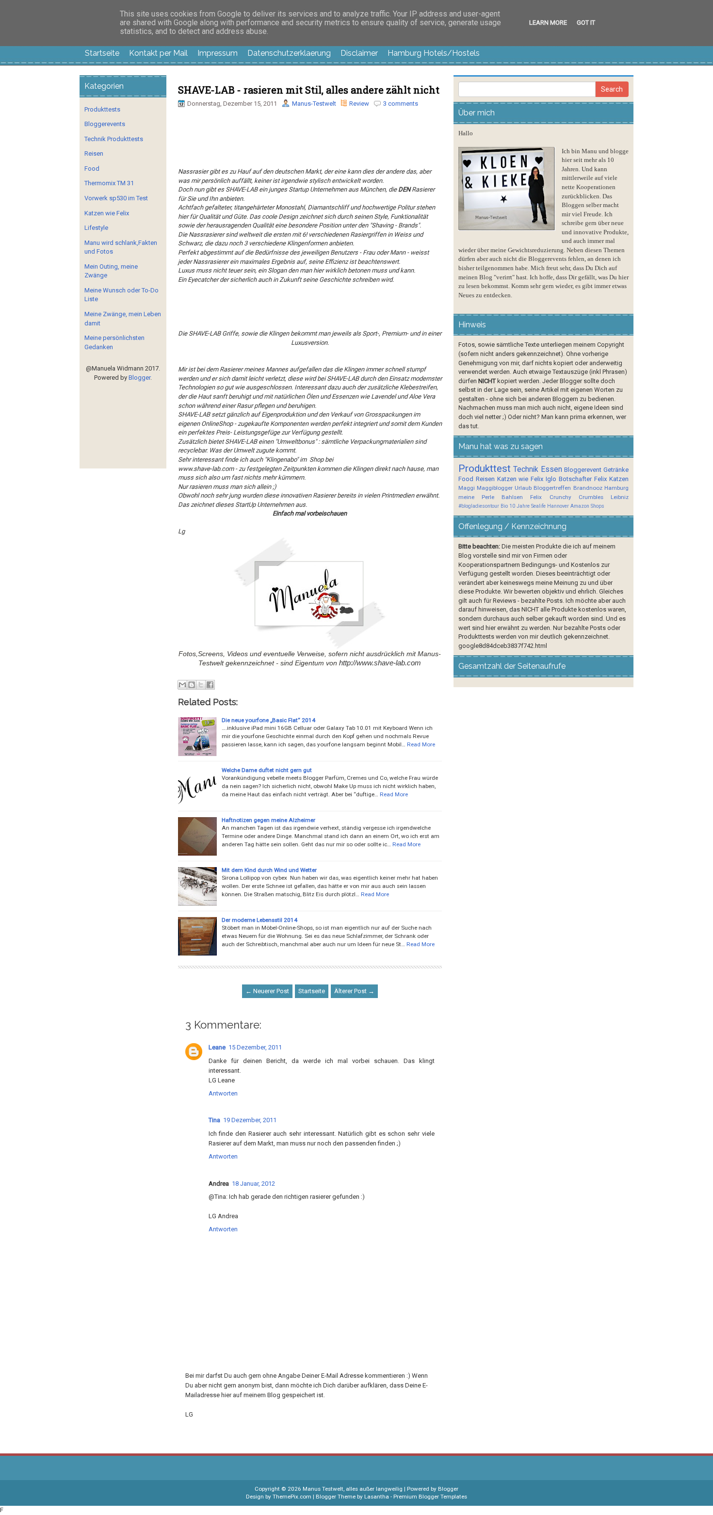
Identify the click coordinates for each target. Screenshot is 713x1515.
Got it (586, 22)
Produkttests (102, 109)
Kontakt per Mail (158, 53)
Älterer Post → (354, 991)
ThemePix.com (292, 1496)
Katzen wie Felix (106, 213)
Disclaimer (359, 53)
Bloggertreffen (552, 487)
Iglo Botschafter (569, 479)
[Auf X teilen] (201, 685)
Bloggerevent (582, 469)
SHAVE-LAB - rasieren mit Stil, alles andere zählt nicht (308, 89)
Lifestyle (96, 227)
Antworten (223, 1093)
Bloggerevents (104, 124)
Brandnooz (587, 487)
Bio (504, 506)
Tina (214, 1120)
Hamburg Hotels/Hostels (434, 53)
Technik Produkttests (113, 139)
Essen (551, 469)
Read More (421, 744)
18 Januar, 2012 (253, 1183)
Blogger (139, 377)
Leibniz (620, 497)
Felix (600, 479)
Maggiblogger (495, 487)
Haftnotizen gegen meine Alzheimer (268, 820)
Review (359, 103)
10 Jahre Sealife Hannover (539, 506)
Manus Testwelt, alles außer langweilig (353, 1488)
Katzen (619, 479)
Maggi (466, 487)
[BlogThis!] (191, 685)
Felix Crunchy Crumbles (566, 497)
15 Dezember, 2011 (255, 1047)
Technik (525, 469)
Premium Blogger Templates (430, 1496)
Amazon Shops (587, 506)
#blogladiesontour (478, 506)
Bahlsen (512, 497)
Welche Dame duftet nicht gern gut (267, 770)
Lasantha (376, 1496)
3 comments (400, 103)
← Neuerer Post (267, 991)
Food (91, 168)
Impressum (217, 53)
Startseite (102, 53)
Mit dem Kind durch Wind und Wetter (269, 870)
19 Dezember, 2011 (249, 1120)
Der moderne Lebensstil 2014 (259, 920)
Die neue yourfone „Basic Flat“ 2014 (268, 720)
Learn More (548, 22)
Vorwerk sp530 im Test (116, 198)
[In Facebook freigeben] (210, 685)
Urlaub (523, 487)
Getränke (616, 469)
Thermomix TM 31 (109, 183)
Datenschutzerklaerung (289, 53)
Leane (217, 1047)
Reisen (93, 153)
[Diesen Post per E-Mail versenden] (182, 685)
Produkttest (484, 468)
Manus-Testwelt (314, 103)
